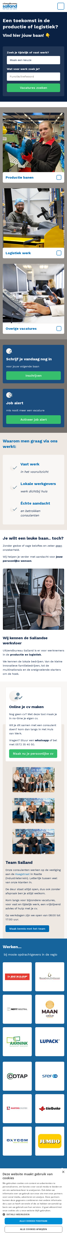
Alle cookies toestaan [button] (33, 1221)
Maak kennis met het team (27, 928)
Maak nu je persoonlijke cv (33, 753)
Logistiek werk (18, 253)
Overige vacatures (21, 328)
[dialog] (33, 1202)
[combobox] (33, 76)
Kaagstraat (22, 874)
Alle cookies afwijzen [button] (33, 1229)
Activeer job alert (33, 419)
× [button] (63, 1172)
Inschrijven (33, 375)
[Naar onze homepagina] (33, 6)
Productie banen (20, 177)
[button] (33, 1214)
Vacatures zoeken (33, 87)
